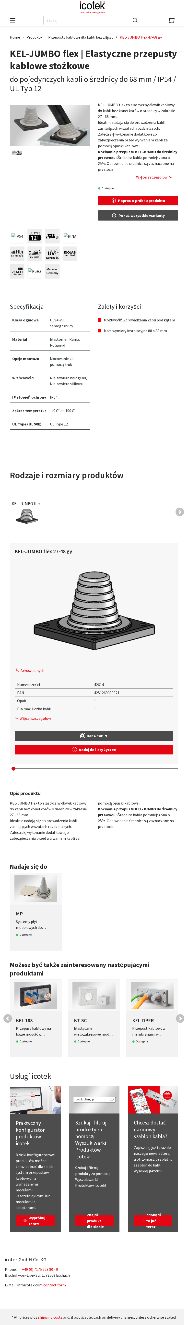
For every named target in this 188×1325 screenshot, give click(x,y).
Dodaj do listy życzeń (97, 749)
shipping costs (50, 1317)
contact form (54, 1285)
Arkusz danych (32, 670)
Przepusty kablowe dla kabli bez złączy (80, 37)
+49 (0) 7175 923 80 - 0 (40, 1269)
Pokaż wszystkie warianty (141, 215)
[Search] (135, 20)
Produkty (34, 37)
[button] (180, 512)
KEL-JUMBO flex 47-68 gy (141, 37)
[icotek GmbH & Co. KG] (92, 7)
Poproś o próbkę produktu (141, 200)
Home (15, 37)
